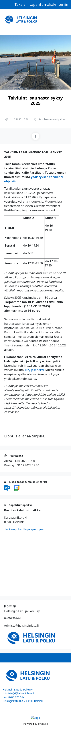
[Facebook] (35, 136)
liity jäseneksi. (35, 370)
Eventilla (43, 723)
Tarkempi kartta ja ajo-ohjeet (24, 529)
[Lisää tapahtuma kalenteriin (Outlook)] (7, 487)
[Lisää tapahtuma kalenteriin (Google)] (16, 487)
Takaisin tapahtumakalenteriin (41, 4)
